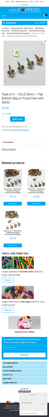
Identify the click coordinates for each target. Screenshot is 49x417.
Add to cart (17, 119)
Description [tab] (8, 142)
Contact (31, 1)
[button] (45, 41)
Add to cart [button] (13, 203)
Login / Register (40, 23)
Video (42, 1)
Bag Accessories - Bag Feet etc (22, 28)
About (12, 1)
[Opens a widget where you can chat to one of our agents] (33, 404)
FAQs (37, 1)
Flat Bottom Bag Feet (19, 31)
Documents (24, 5)
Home (7, 1)
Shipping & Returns (21, 1)
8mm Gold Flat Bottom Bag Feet (18, 33)
